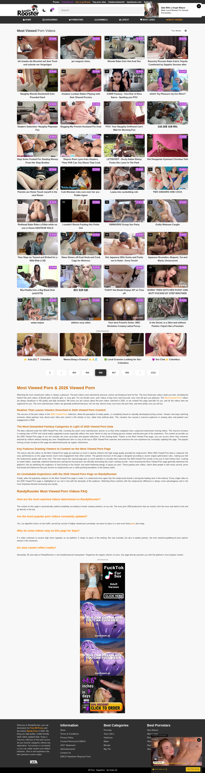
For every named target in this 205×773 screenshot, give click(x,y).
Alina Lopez (152, 734)
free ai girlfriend (82, 2)
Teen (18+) (109, 734)
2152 (153, 372)
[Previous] (61, 372)
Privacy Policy (66, 737)
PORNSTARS (77, 20)
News (63, 730)
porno (132, 523)
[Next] (140, 372)
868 (127, 372)
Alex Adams (152, 730)
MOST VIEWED (175, 20)
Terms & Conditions (69, 734)
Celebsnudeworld (116, 2)
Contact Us (65, 753)
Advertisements (67, 749)
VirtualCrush (67, 2)
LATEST (125, 20)
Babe (106, 741)
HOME (28, 20)
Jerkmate (148, 2)
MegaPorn (100, 770)
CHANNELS (102, 20)
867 (114, 372)
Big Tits (107, 749)
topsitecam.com (134, 2)
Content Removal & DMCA (73, 741)
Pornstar (108, 730)
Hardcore (108, 737)
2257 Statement (67, 745)
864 (74, 372)
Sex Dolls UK (111, 770)
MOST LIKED (149, 20)
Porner (56, 2)
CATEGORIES (51, 20)
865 (87, 372)
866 (100, 372)
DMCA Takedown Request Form (75, 756)
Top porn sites (99, 2)
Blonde (107, 745)
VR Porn (91, 770)
